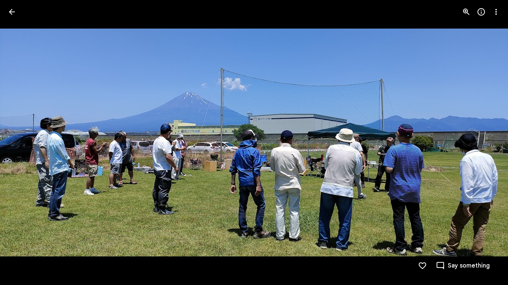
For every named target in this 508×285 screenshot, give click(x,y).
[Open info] (481, 11)
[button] (20, 142)
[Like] (422, 265)
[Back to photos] (12, 12)
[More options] (496, 11)
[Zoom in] (466, 11)
